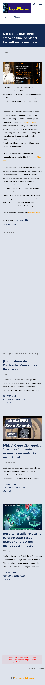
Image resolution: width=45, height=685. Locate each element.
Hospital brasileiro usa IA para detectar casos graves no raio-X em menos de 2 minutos (22, 539)
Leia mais (7, 403)
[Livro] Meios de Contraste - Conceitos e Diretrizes (20, 365)
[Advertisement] (22, 321)
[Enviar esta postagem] (26, 221)
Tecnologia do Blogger (24, 678)
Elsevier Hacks (30, 122)
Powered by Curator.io (35, 668)
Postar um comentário (14, 399)
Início (5, 17)
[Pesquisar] (34, 4)
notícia (19, 221)
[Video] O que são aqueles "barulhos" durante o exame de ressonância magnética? (22, 451)
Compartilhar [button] (9, 225)
